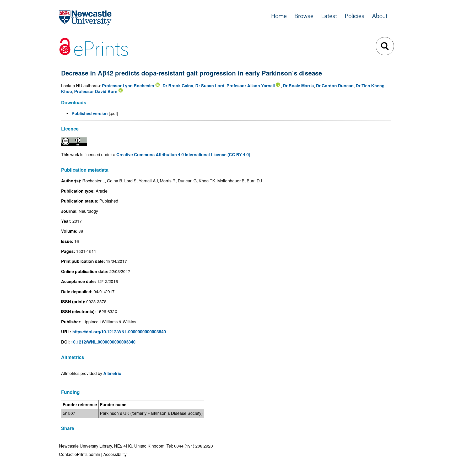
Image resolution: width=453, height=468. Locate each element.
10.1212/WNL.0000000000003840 (103, 342)
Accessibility (115, 454)
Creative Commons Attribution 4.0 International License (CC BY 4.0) (183, 154)
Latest (329, 16)
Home (279, 16)
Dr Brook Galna (178, 86)
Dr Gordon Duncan (335, 86)
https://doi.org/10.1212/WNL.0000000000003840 (119, 332)
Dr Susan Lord (209, 86)
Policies (354, 16)
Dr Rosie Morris (298, 86)
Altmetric (112, 373)
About (379, 16)
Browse (304, 16)
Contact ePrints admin (79, 454)
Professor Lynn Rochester (128, 86)
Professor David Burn (95, 91)
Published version (90, 113)
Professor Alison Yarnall (250, 86)
